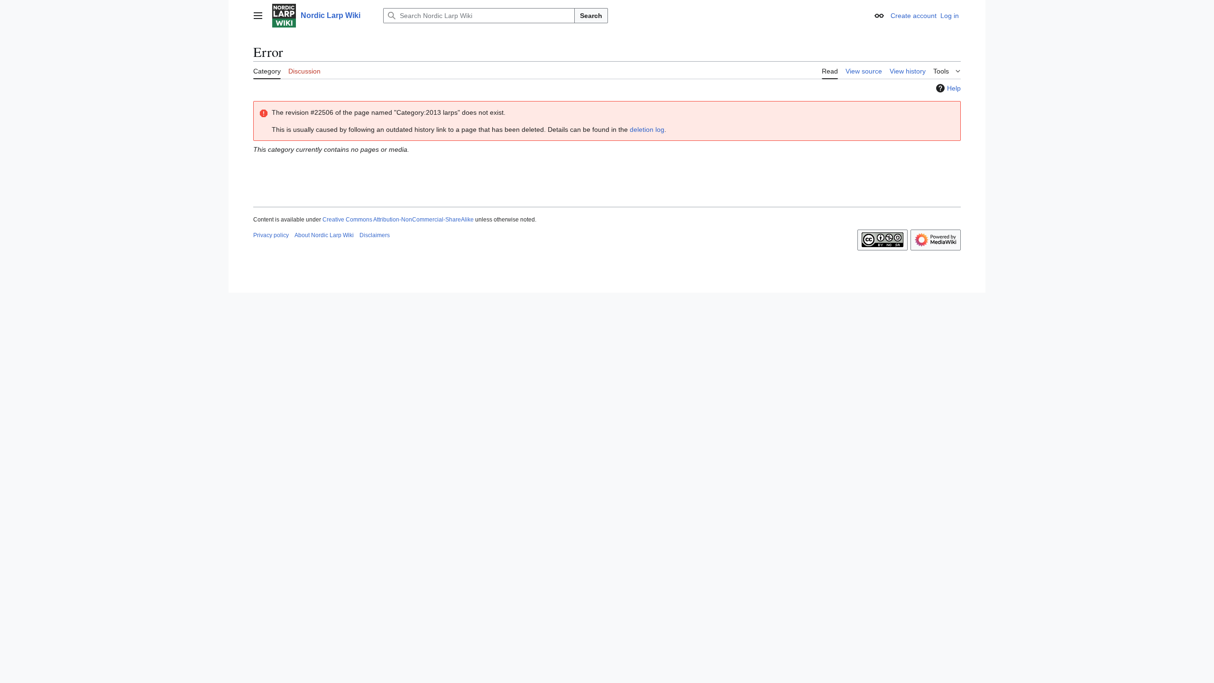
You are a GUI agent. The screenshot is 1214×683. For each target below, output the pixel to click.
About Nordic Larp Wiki (324, 235)
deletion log (647, 129)
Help (954, 88)
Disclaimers (374, 235)
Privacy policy (271, 235)
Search (591, 15)
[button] (258, 15)
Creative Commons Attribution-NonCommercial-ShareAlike (398, 219)
